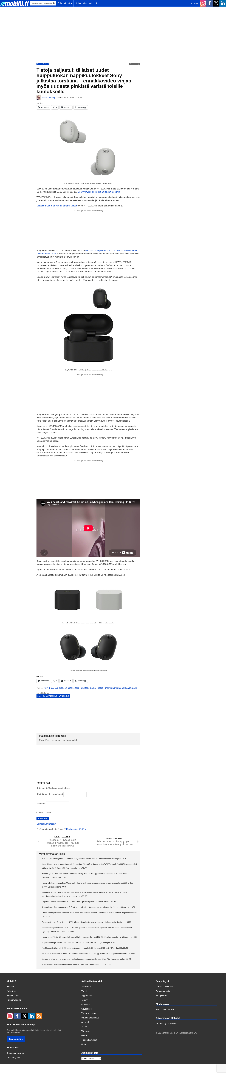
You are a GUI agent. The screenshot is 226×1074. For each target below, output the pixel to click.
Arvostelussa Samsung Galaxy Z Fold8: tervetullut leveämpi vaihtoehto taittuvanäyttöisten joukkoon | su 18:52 (88, 907)
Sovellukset (86, 1009)
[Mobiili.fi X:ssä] (216, 3)
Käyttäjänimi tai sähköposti (49, 794)
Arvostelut (86, 987)
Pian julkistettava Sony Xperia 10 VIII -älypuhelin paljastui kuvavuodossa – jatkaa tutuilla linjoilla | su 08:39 (86, 922)
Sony (39, 696)
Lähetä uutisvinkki (164, 987)
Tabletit (84, 1000)
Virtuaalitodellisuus (90, 1018)
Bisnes (84, 1035)
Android (85, 1022)
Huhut (39, 64)
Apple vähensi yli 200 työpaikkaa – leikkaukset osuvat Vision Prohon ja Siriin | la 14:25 (78, 942)
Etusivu (10, 987)
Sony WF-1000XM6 (50, 696)
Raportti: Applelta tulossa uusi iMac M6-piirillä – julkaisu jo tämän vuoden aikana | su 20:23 (80, 902)
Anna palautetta (163, 991)
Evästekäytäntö (14, 1057)
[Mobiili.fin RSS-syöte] (39, 1016)
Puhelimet (11, 991)
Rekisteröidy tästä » (76, 829)
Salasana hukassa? (46, 824)
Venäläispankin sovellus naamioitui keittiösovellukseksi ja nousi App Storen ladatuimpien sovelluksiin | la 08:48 (88, 953)
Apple (84, 1027)
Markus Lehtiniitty (48, 98)
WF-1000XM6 (64, 696)
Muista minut (44, 812)
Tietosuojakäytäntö (15, 1053)
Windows (85, 1031)
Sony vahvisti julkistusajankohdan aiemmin (99, 192)
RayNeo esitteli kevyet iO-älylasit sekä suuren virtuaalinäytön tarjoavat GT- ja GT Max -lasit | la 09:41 (85, 948)
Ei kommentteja (134, 64)
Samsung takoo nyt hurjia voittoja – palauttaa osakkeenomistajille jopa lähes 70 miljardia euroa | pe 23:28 (86, 959)
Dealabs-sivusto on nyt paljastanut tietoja (56, 206)
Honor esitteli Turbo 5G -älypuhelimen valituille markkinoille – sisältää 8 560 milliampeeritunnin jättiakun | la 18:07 (89, 937)
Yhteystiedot (161, 995)
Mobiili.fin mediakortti (166, 1009)
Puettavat (46, 64)
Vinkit (84, 991)
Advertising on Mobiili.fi (166, 1023)
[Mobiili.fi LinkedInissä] (222, 3)
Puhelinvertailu (14, 1000)
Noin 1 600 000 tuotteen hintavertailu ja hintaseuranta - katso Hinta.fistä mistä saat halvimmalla (90, 688)
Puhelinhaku (13, 995)
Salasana (41, 803)
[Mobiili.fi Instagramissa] (203, 3)
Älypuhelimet (87, 995)
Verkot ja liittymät (89, 1013)
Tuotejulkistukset (89, 1040)
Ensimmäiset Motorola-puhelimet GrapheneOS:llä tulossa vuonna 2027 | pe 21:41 (76, 964)
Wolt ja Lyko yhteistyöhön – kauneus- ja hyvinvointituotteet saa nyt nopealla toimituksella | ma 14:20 (84, 858)
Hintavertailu (81, 3)
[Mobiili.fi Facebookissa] (209, 3)
